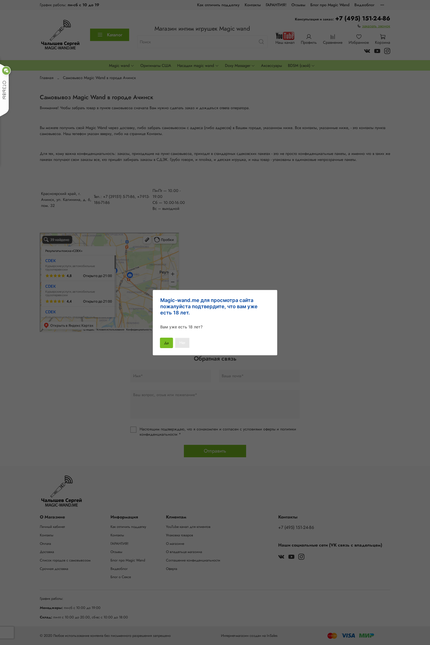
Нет (182, 343)
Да (166, 342)
